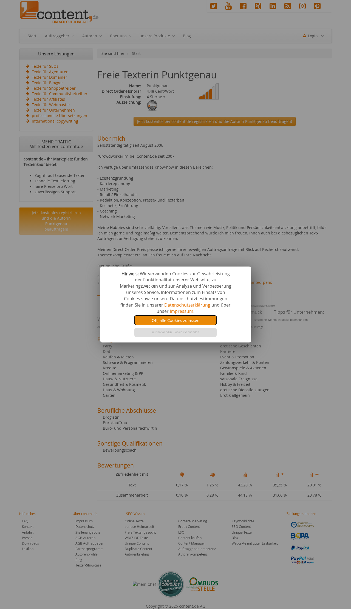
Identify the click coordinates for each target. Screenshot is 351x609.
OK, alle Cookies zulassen (175, 320)
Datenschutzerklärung (187, 305)
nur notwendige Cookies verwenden (175, 332)
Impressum (181, 311)
